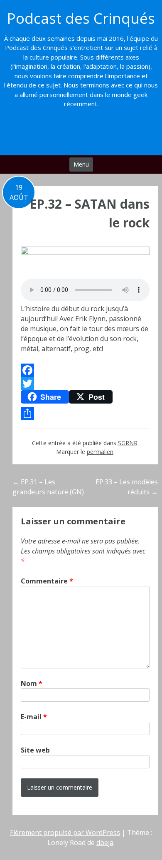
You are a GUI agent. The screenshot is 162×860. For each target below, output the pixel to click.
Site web (35, 750)
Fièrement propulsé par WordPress (65, 832)
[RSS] (106, 134)
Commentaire (47, 581)
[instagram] (89, 134)
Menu (81, 164)
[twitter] (72, 134)
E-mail (34, 716)
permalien (100, 452)
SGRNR (127, 443)
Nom (31, 683)
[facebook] (55, 134)
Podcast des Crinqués (81, 18)
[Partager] (85, 413)
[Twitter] (85, 383)
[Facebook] (85, 370)
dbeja (104, 842)
